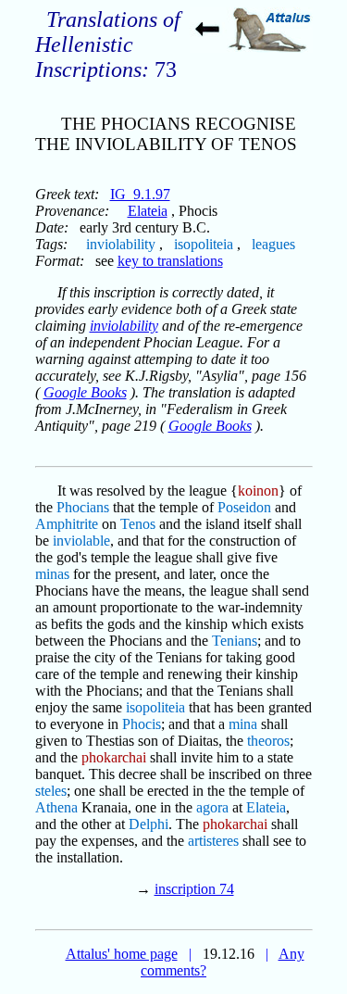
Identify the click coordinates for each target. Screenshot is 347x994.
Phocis (141, 724)
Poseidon (244, 507)
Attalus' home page (122, 954)
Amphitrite (66, 524)
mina (243, 724)
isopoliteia (203, 244)
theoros (268, 741)
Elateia (147, 211)
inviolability (120, 244)
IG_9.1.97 (140, 194)
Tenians (234, 640)
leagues (273, 244)
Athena (56, 807)
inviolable (81, 540)
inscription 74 (194, 889)
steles (51, 791)
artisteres (213, 841)
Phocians (82, 507)
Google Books (85, 392)
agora (212, 807)
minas (52, 574)
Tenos (137, 524)
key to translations (170, 261)
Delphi (148, 824)
